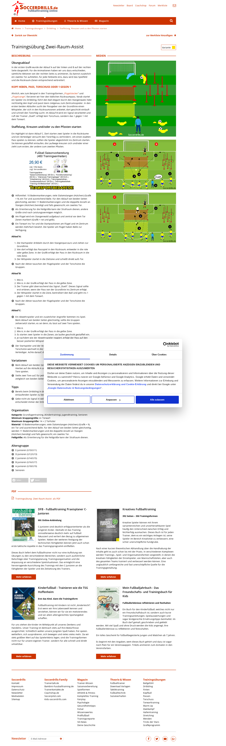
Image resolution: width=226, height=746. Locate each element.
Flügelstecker (71, 93)
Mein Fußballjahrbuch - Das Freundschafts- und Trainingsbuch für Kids (147, 592)
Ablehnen (69, 399)
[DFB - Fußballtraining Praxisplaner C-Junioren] (24, 525)
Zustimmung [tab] (67, 354)
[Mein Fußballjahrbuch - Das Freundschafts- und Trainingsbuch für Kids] (108, 602)
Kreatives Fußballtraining (139, 509)
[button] (20, 480)
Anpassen (111, 399)
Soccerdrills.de (35, 8)
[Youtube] (165, 738)
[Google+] (173, 738)
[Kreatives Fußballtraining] (108, 525)
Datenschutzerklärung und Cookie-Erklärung (120, 384)
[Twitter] (156, 738)
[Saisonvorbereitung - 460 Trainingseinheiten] (51, 189)
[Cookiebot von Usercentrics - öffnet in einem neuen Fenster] (165, 344)
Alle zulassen (157, 399)
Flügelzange (18, 96)
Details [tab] (113, 354)
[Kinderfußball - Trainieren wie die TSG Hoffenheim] (24, 603)
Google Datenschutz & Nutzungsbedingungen (74, 388)
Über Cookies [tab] (159, 354)
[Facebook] (148, 738)
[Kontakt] (174, 5)
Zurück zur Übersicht (26, 35)
